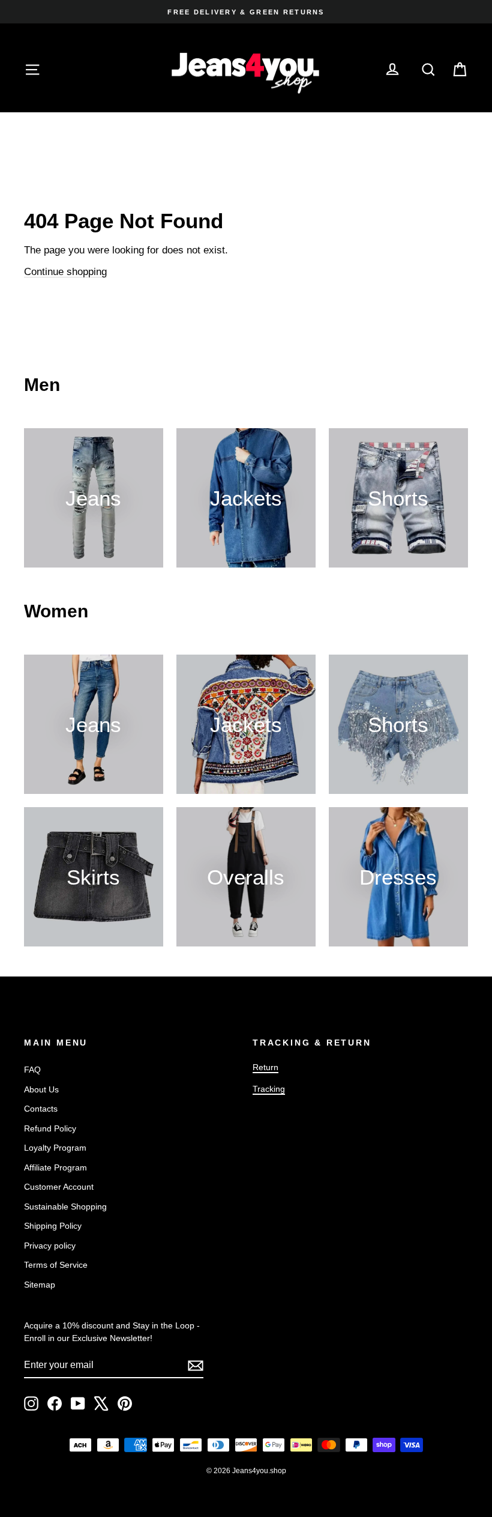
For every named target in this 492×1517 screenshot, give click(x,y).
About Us (41, 1089)
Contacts (41, 1108)
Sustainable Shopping (65, 1206)
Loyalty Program (55, 1147)
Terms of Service (56, 1265)
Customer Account (59, 1186)
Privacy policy (50, 1245)
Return (265, 1067)
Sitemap (39, 1284)
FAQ (32, 1069)
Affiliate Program (55, 1167)
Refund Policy (50, 1128)
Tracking (269, 1089)
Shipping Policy (53, 1226)
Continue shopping (65, 271)
